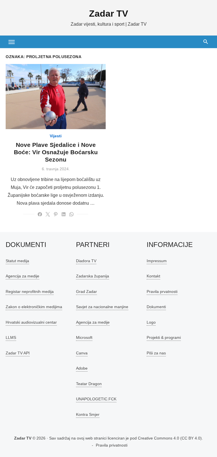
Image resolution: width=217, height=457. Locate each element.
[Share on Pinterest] (55, 214)
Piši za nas (156, 353)
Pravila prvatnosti (162, 291)
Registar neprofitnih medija (30, 291)
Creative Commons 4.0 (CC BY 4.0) (170, 438)
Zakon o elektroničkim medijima (34, 306)
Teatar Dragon (89, 383)
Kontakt (153, 276)
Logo (151, 322)
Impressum (157, 261)
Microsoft (84, 337)
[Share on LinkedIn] (63, 214)
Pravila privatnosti (111, 445)
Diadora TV (86, 261)
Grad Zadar (86, 291)
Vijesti (56, 136)
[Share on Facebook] (39, 214)
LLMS (11, 337)
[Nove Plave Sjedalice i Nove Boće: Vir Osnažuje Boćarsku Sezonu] (56, 96)
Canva (82, 353)
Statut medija (17, 261)
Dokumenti (156, 306)
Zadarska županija (92, 276)
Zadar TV (108, 13)
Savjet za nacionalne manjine (102, 306)
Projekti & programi (164, 337)
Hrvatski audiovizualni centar (31, 322)
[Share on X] (47, 214)
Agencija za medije (22, 276)
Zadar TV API (18, 353)
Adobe (82, 368)
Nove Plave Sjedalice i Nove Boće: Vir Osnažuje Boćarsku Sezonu (56, 152)
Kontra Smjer (87, 414)
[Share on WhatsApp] (71, 214)
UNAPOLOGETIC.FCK (96, 399)
